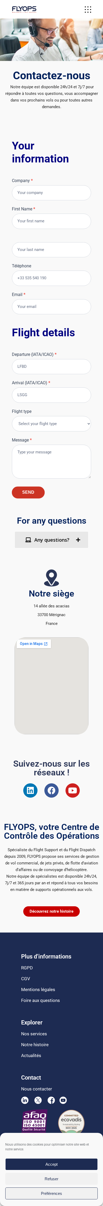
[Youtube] (72, 790)
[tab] (51, 540)
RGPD (27, 967)
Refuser (51, 1179)
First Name (23, 208)
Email (18, 294)
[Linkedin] (30, 790)
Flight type (21, 411)
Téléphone (21, 265)
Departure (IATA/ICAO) (34, 354)
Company (22, 180)
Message (22, 440)
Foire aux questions (40, 1000)
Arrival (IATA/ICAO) (31, 382)
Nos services (34, 1033)
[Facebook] (51, 790)
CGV (25, 978)
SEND (28, 492)
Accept (51, 1164)
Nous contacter (36, 1089)
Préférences (51, 1193)
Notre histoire (35, 1044)
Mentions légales (38, 989)
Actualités (31, 1055)
